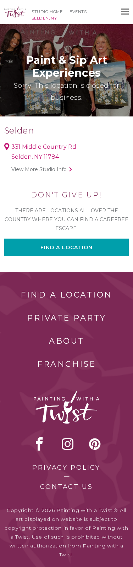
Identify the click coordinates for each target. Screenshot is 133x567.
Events (78, 11)
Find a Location (66, 295)
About (66, 341)
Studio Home (47, 11)
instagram (67, 444)
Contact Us (66, 487)
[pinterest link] (95, 444)
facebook (39, 444)
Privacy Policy (66, 467)
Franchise (66, 364)
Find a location (66, 247)
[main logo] (15, 9)
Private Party (66, 318)
